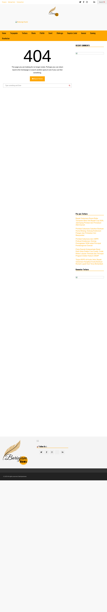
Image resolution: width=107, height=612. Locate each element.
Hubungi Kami (11, 2)
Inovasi (83, 33)
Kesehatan (6, 38)
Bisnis (34, 33)
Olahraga (60, 33)
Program (4, 2)
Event (50, 33)
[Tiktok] (91, 2)
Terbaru (24, 33)
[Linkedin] (94, 2)
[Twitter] (80, 2)
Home (4, 33)
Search (101, 2)
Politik (42, 33)
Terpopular (14, 33)
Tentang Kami (20, 2)
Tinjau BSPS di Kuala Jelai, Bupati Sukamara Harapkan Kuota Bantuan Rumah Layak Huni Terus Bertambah (89, 262)
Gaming (93, 33)
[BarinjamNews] (53, 12)
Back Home (38, 79)
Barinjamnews (22, 476)
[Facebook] (83, 2)
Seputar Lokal (72, 33)
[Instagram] (87, 2)
